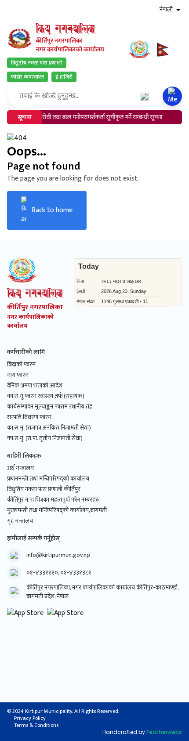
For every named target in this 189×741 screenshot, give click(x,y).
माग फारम (18, 375)
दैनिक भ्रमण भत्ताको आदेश (34, 385)
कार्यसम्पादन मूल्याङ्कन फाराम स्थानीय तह (49, 406)
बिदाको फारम (21, 364)
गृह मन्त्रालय (20, 521)
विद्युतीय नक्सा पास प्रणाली (36, 62)
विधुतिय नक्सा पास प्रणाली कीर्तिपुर (43, 489)
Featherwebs (164, 732)
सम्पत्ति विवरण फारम (29, 417)
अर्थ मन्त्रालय (20, 468)
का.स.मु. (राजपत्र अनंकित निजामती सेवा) (49, 427)
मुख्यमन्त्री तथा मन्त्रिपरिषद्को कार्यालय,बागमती (57, 510)
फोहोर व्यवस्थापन (27, 76)
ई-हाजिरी (64, 76)
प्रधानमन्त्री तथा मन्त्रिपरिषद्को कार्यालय (48, 478)
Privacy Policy (30, 718)
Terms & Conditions (36, 725)
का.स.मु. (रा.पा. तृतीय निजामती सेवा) (45, 438)
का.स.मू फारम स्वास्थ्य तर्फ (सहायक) (45, 396)
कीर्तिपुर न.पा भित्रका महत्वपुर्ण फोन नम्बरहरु (53, 499)
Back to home (52, 210)
